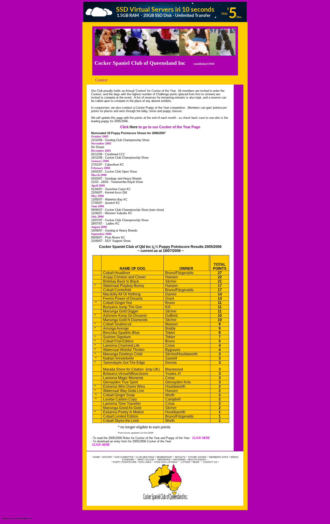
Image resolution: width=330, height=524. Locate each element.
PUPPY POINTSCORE (124, 462)
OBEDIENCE (164, 459)
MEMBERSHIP (164, 457)
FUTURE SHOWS (197, 457)
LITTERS (185, 462)
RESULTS (180, 457)
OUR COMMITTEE (124, 457)
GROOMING (179, 459)
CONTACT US (210, 462)
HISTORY (107, 457)
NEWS (196, 462)
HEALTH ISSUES (197, 459)
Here (134, 127)
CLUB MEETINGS (145, 457)
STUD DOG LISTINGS (165, 462)
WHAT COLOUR (146, 459)
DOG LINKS (145, 462)
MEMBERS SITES (218, 457)
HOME (96, 457)
